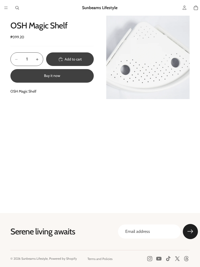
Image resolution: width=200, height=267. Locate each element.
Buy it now (52, 75)
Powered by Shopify (63, 258)
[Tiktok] (168, 259)
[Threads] (186, 259)
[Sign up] (190, 231)
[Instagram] (150, 259)
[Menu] (6, 8)
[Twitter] (177, 259)
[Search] (17, 8)
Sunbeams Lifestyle (34, 258)
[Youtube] (159, 259)
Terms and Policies (100, 259)
